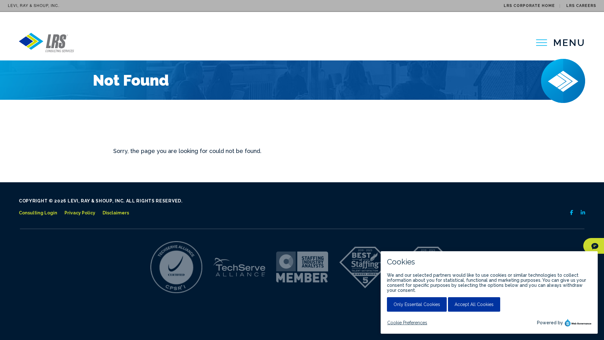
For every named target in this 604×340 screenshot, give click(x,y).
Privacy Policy (79, 212)
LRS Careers (581, 5)
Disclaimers (116, 212)
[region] (560, 42)
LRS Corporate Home (529, 5)
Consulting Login (38, 212)
